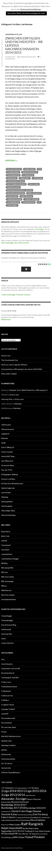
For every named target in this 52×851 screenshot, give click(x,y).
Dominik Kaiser (9, 814)
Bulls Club (5, 536)
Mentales (18, 404)
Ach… (3, 659)
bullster (4, 541)
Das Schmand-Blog (8, 625)
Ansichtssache (6, 664)
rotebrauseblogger (27, 57)
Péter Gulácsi (15, 824)
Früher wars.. (6, 682)
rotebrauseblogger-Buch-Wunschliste (25, 241)
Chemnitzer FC (6, 811)
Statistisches (6, 754)
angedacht (5, 434)
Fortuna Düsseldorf (31, 817)
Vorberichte (6, 768)
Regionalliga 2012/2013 (11, 831)
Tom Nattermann (31, 199)
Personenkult (6, 723)
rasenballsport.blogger (10, 559)
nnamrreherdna (7, 643)
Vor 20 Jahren (6, 763)
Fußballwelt (6, 691)
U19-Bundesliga (29, 202)
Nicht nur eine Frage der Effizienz (14, 365)
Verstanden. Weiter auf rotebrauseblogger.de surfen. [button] (26, 13)
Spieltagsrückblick (8, 745)
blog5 (3, 443)
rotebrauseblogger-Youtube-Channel (15, 295)
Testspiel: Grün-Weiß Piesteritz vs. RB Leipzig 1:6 (28, 390)
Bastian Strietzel (14, 169)
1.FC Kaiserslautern (20, 788)
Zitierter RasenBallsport (10, 772)
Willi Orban (19, 837)
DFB (39, 169)
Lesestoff (4, 714)
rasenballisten (6, 554)
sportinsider (6, 492)
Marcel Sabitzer (37, 820)
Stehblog (4, 497)
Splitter (4, 750)
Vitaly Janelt (12, 205)
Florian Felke (28, 175)
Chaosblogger (6, 616)
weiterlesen (11, 160)
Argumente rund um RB (10, 668)
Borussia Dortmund (20, 802)
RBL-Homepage (7, 581)
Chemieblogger (7, 620)
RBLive (4, 586)
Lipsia (3, 638)
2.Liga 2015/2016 (35, 791)
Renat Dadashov (34, 193)
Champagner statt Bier (10, 677)
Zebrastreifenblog (8, 515)
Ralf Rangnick (32, 824)
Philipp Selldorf (13, 187)
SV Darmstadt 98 (9, 833)
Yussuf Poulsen (35, 837)
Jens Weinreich (7, 461)
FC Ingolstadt (20, 817)
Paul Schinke (34, 184)
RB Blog (4, 563)
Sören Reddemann (14, 199)
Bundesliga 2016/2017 (14, 804)
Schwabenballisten (8, 599)
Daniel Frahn (18, 811)
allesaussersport (7, 429)
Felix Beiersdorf (13, 175)
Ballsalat (4, 438)
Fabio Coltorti (8, 817)
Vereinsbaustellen (13, 34)
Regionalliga (33, 828)
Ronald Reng (12, 196)
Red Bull (26, 828)
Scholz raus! (6, 356)
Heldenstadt (6, 629)
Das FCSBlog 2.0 (7, 447)
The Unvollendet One (9, 360)
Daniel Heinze (29, 169)
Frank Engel (12, 178)
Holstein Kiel (46, 817)
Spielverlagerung (7, 488)
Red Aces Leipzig (7, 595)
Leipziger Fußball (8, 709)
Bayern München (34, 799)
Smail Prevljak (26, 196)
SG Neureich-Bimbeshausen (12, 483)
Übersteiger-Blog (8, 511)
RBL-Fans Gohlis (7, 577)
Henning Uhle (6, 399)
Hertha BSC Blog (7, 456)
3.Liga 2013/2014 (13, 794)
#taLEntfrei (5, 531)
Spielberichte (6, 741)
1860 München (30, 795)
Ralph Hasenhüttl (11, 828)
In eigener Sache (7, 705)
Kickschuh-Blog (7, 465)
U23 (39, 202)
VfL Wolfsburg (7, 837)
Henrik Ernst (25, 178)
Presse (3, 732)
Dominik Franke (13, 172)
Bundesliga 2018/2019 (36, 808)
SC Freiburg (27, 831)
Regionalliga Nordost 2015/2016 (19, 190)
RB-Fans (4, 572)
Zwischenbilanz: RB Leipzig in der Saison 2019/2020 (21, 369)
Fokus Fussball (7, 452)
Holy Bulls (5, 550)
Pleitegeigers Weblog (9, 474)
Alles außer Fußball (9, 374)
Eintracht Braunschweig (25, 814)
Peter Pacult (5, 825)
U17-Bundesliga (13, 202)
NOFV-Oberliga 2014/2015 (16, 184)
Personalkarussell (8, 718)
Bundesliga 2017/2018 (13, 807)
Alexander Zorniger (14, 799)
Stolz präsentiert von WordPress (12, 848)
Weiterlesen (6, 319)
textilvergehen (6, 506)
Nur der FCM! (6, 470)
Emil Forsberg (40, 814)
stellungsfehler (7, 501)
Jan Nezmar (37, 178)
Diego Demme (33, 811)
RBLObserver (6, 590)
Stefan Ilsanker (44, 831)
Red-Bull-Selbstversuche (10, 736)
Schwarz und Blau (8, 479)
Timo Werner (23, 834)
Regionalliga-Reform (15, 193)
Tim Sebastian (34, 834)
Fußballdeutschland (9, 686)
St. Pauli (35, 831)
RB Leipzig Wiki (7, 568)
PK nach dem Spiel (8, 727)
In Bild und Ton (7, 696)
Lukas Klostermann (8, 820)
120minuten (6, 425)
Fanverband (6, 545)
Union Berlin (43, 834)
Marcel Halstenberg (23, 820)
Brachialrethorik (7, 673)
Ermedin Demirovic (30, 172)
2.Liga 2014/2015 (12, 791)
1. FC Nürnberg (33, 788)
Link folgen (39, 229)
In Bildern (5, 700)
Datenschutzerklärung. (30, 9)
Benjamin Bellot (6, 802)
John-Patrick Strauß (15, 181)
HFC (39, 817)
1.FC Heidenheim (7, 788)
